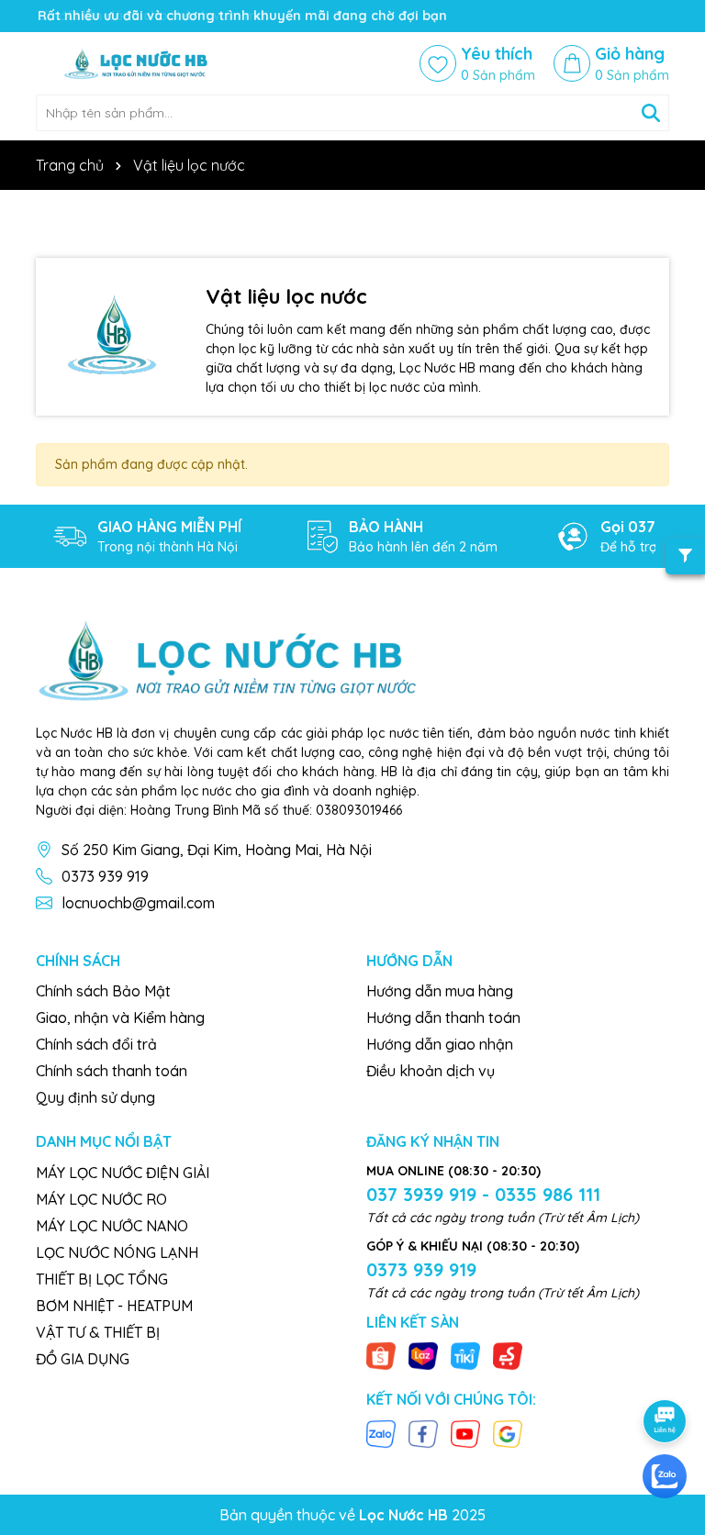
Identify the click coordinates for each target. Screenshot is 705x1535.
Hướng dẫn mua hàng (439, 991)
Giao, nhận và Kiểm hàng (120, 1017)
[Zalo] (381, 1432)
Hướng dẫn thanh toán (443, 1017)
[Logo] (146, 63)
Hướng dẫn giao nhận (439, 1044)
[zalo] (665, 1476)
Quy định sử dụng (95, 1097)
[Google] (507, 1432)
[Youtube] (465, 1432)
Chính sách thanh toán (111, 1071)
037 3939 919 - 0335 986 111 (483, 1194)
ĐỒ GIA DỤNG (82, 1359)
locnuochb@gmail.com (138, 903)
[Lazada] (423, 1355)
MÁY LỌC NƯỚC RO (101, 1199)
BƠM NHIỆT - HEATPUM (114, 1305)
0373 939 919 (105, 876)
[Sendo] (507, 1355)
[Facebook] (423, 1432)
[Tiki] (465, 1355)
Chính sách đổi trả (96, 1044)
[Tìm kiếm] (651, 113)
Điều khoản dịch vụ (430, 1071)
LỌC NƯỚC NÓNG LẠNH (117, 1252)
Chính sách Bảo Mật (103, 991)
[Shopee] (381, 1355)
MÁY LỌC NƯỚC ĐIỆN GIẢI (122, 1172)
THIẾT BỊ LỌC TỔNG (102, 1279)
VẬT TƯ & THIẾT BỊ (98, 1332)
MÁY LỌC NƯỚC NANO (112, 1226)
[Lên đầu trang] (665, 1369)
